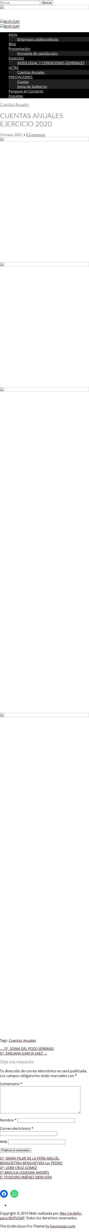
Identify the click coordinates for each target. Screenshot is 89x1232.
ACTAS (14, 67)
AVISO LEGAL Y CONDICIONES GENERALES (50, 63)
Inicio (13, 34)
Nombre (8, 1120)
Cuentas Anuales (30, 72)
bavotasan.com (62, 1226)
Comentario (11, 1084)
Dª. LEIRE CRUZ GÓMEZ (18, 1167)
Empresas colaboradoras (37, 39)
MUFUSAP (16, 1218)
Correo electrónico (16, 1128)
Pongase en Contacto (26, 91)
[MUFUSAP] (10, 21)
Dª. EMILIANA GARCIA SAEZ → (23, 1053)
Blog (12, 44)
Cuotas (23, 81)
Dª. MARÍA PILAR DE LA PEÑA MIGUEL (29, 1158)
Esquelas (16, 96)
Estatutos (16, 58)
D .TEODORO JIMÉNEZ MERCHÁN (26, 1177)
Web (3, 1141)
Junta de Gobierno (32, 86)
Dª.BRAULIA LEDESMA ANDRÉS (24, 1172)
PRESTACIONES (21, 77)
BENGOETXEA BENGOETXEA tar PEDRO (31, 1163)
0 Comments (35, 135)
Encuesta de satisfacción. (37, 53)
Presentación (19, 48)
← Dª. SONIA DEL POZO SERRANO (27, 1048)
